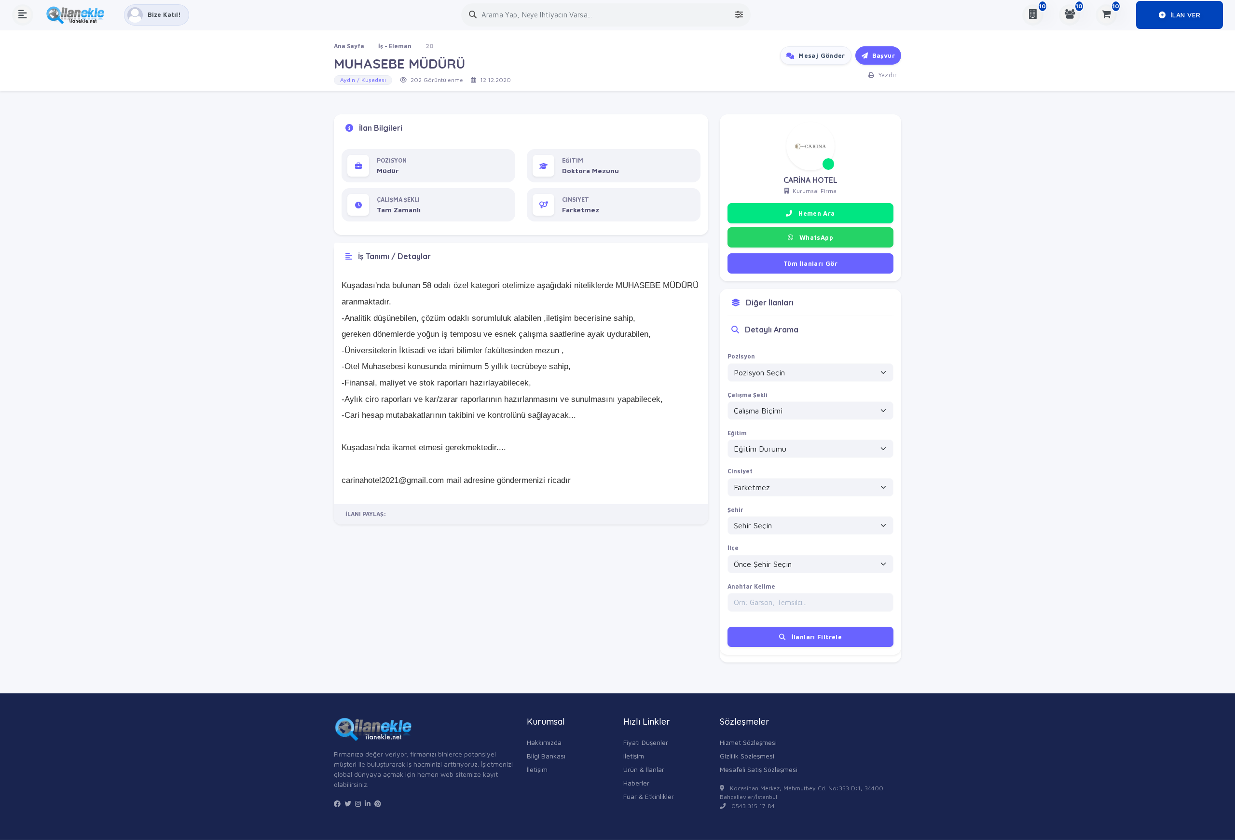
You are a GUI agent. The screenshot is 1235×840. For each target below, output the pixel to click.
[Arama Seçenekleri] (739, 15)
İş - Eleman (395, 46)
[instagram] (358, 804)
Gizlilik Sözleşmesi (747, 756)
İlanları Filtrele (815, 637)
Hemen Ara (815, 213)
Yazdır (886, 75)
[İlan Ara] (473, 15)
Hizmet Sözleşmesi (748, 742)
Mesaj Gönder (820, 55)
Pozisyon (741, 356)
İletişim (537, 769)
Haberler (636, 783)
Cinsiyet (740, 471)
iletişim (633, 756)
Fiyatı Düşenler (645, 742)
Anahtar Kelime (751, 586)
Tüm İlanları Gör (810, 263)
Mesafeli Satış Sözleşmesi (758, 769)
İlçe (733, 547)
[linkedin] (367, 804)
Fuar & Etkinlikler (648, 796)
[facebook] (337, 804)
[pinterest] (377, 804)
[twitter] (347, 804)
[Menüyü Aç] (22, 15)
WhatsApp (815, 237)
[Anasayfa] (78, 15)
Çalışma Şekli (747, 395)
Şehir (735, 509)
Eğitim (737, 433)
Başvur (882, 55)
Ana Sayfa (349, 46)
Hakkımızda (544, 742)
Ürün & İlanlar (643, 769)
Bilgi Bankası (546, 756)
